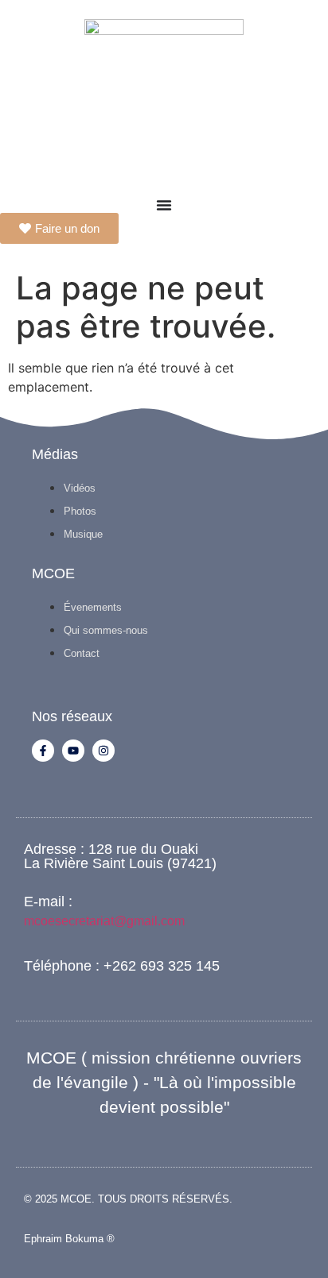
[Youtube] (73, 750)
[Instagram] (103, 750)
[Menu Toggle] (164, 205)
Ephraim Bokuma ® (69, 1239)
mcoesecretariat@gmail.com (104, 921)
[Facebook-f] (43, 750)
